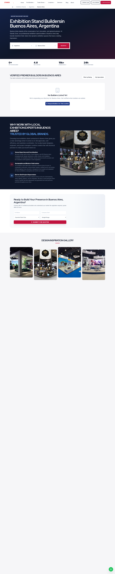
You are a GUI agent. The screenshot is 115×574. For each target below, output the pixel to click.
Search (63, 45)
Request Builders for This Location (58, 103)
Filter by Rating (87, 77)
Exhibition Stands (21, 7)
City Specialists (99, 77)
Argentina (31, 7)
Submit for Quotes (41, 222)
